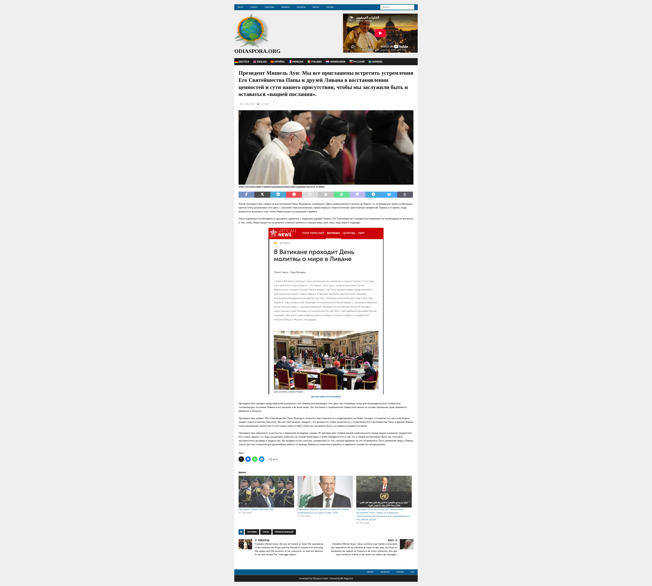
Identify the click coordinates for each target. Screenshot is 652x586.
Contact (254, 7)
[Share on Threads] (405, 195)
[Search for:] (397, 7)
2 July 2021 (249, 104)
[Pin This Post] (294, 195)
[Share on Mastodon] (357, 195)
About (240, 7)
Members (285, 7)
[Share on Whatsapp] (341, 195)
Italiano (316, 61)
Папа (266, 532)
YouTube (330, 7)
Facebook (301, 7)
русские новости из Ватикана (326, 396)
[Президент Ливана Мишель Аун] (266, 492)
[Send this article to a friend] (310, 195)
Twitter (315, 7)
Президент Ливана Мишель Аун (256, 509)
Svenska (377, 61)
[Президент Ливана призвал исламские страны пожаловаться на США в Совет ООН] (325, 492)
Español (279, 61)
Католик (252, 532)
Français (297, 61)
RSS (412, 572)
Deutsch (244, 61)
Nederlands (338, 61)
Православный (284, 532)
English (262, 61)
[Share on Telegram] (373, 195)
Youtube (400, 572)
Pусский (359, 61)
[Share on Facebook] (246, 195)
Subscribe (269, 7)
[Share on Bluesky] (389, 195)
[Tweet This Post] (262, 195)
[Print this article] (326, 195)
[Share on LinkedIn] (278, 195)
